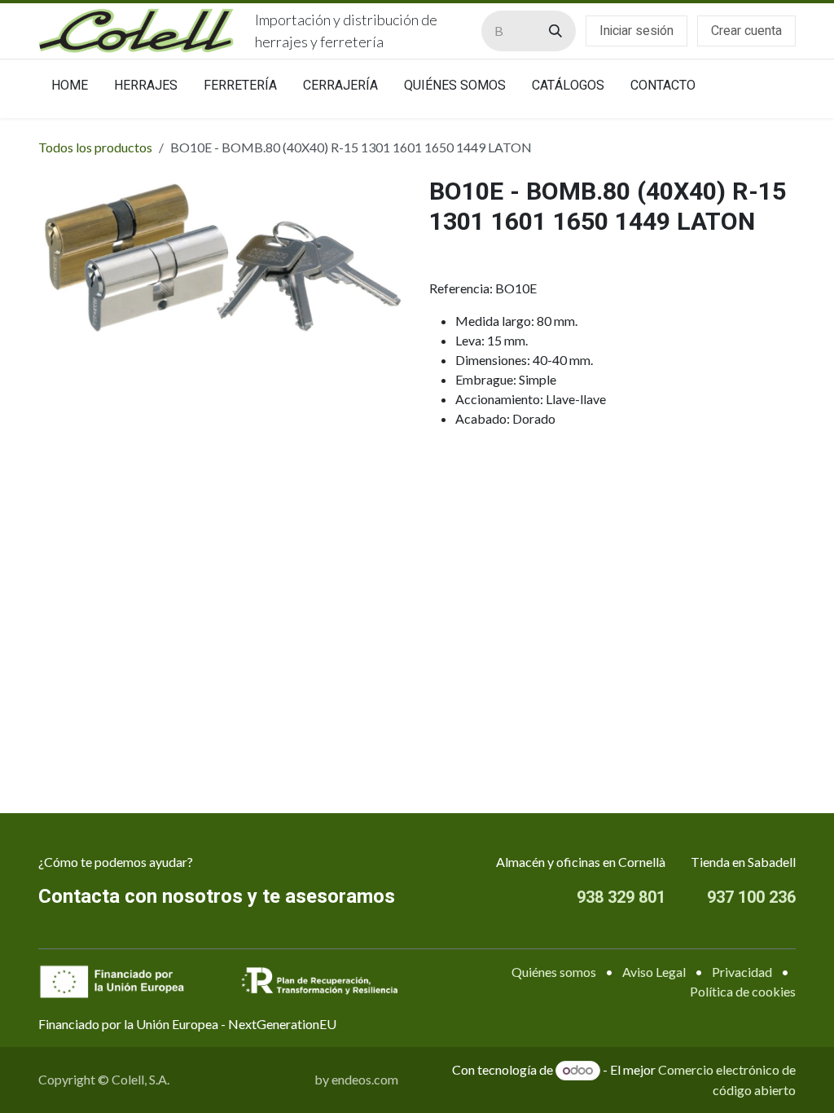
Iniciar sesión (636, 31)
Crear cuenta (746, 31)
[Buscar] (555, 31)
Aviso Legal (654, 971)
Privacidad (742, 971)
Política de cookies (743, 991)
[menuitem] (69, 89)
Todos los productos (95, 147)
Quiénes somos (553, 971)
